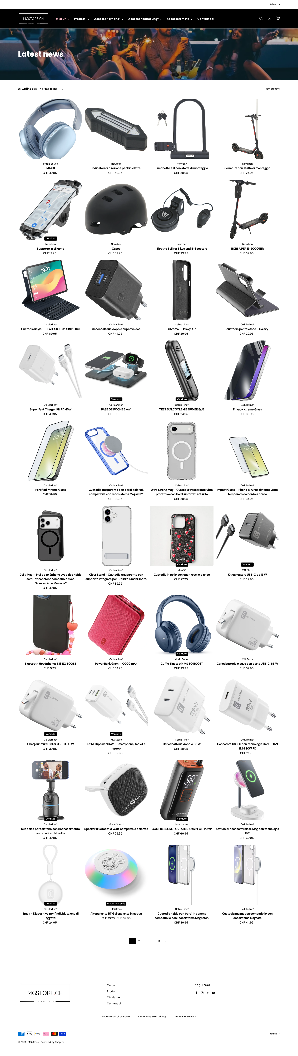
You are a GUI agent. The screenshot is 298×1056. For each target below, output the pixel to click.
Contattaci (205, 19)
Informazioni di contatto (116, 1016)
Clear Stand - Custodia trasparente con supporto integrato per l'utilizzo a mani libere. (116, 577)
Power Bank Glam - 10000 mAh (116, 663)
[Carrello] (278, 18)
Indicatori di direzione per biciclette (116, 168)
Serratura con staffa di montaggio (247, 168)
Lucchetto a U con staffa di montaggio (182, 168)
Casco (116, 248)
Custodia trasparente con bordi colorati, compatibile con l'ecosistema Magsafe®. (116, 492)
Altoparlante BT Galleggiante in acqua (116, 913)
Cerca (111, 985)
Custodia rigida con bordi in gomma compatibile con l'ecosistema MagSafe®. (182, 916)
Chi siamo (113, 997)
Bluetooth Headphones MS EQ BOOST (50, 663)
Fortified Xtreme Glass (50, 490)
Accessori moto (178, 19)
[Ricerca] (261, 18)
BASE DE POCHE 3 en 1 (116, 409)
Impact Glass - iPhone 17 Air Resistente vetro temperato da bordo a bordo (247, 492)
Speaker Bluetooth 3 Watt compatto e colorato (116, 829)
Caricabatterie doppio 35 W (182, 744)
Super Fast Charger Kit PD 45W (51, 409)
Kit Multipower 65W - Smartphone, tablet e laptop (116, 746)
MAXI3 (50, 168)
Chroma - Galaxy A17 (182, 329)
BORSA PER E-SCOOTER (247, 248)
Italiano (273, 4)
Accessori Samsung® (143, 19)
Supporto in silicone (50, 248)
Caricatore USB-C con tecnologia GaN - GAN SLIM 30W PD (247, 746)
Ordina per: (29, 89)
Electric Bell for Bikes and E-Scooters (182, 248)
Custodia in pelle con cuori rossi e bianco (182, 574)
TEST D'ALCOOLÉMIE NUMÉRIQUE (181, 409)
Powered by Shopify (52, 1042)
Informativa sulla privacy (152, 1016)
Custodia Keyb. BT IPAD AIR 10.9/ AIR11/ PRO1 (50, 329)
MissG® (61, 19)
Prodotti (80, 19)
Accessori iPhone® (107, 19)
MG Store (33, 1042)
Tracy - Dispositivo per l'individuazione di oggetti (51, 916)
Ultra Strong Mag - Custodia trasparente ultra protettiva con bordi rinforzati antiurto (182, 492)
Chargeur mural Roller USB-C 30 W (50, 744)
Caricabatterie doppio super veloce (116, 329)
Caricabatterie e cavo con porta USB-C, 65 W (247, 663)
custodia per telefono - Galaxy (247, 329)
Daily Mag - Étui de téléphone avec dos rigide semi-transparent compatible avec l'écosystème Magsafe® (50, 579)
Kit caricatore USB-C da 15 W (247, 574)
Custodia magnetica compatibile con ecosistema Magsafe (247, 916)
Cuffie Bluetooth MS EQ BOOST (182, 663)
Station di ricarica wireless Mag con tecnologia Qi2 (247, 831)
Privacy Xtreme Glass (247, 409)
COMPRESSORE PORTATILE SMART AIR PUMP (182, 829)
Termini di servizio (185, 1016)
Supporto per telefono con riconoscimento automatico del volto (50, 831)
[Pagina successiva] (165, 941)
